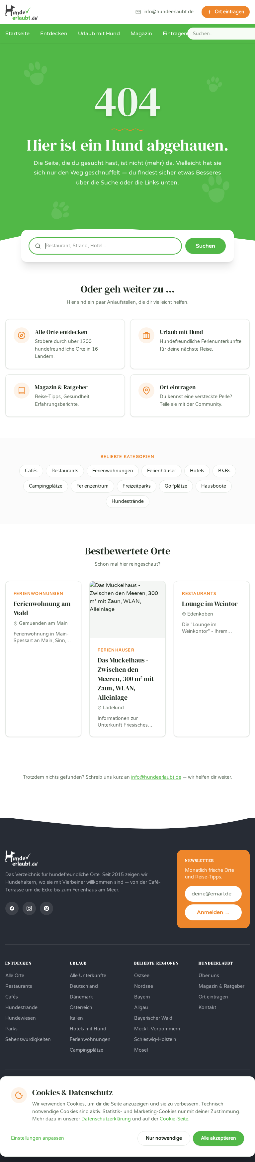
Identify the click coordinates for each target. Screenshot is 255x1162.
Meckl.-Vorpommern (157, 1029)
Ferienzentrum (92, 486)
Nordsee (143, 986)
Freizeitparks (137, 486)
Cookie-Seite (174, 1119)
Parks (11, 1029)
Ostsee (141, 976)
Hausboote (213, 486)
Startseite (17, 33)
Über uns (209, 976)
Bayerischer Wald (153, 1018)
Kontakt (207, 1007)
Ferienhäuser (161, 471)
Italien (76, 1018)
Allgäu (141, 1007)
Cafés (31, 471)
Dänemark (81, 997)
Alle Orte (14, 976)
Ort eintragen (213, 997)
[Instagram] (29, 908)
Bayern (142, 997)
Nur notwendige (164, 1138)
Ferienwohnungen (112, 471)
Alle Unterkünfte (88, 976)
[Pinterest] (46, 908)
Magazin (141, 33)
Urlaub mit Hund (99, 33)
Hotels (197, 471)
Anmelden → (213, 912)
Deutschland (84, 986)
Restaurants (64, 471)
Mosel (141, 1050)
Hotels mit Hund (88, 1029)
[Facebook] (12, 908)
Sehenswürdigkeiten (28, 1039)
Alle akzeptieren (218, 1138)
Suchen (205, 246)
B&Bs (224, 471)
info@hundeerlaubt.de (156, 777)
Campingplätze (45, 486)
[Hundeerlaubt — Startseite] (21, 12)
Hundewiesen (20, 1018)
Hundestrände (128, 501)
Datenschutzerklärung (106, 1119)
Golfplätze (176, 486)
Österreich (81, 1007)
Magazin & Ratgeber (221, 986)
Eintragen (175, 33)
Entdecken (53, 33)
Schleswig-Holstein (155, 1039)
